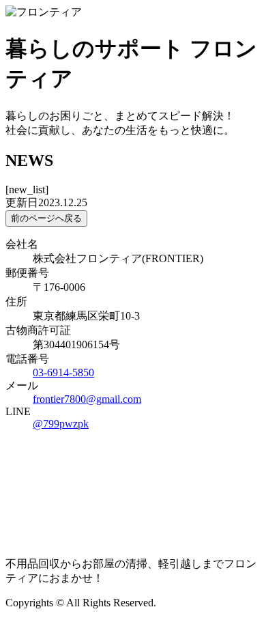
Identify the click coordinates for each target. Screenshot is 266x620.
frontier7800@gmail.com (87, 399)
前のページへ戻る (46, 218)
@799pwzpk (61, 423)
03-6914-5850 (63, 372)
